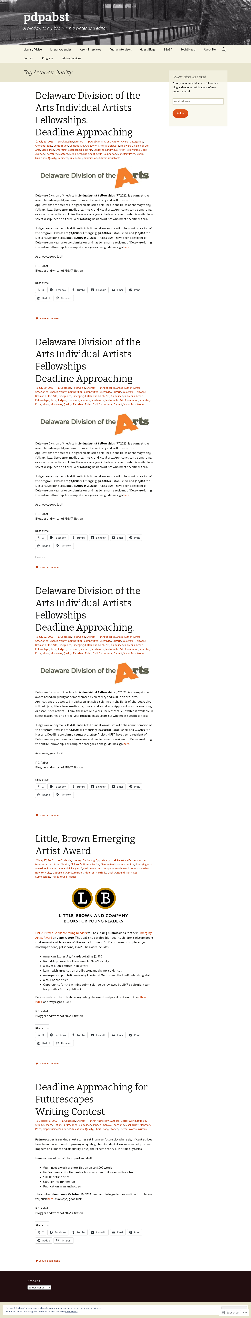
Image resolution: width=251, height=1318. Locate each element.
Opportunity (60, 872)
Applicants (96, 141)
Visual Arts (114, 158)
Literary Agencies (61, 49)
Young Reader (68, 876)
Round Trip (123, 872)
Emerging (61, 149)
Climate (47, 1125)
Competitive (76, 145)
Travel (55, 876)
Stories (114, 1129)
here (126, 247)
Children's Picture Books (85, 864)
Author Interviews (121, 49)
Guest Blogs (147, 49)
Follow (180, 113)
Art (141, 860)
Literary (78, 141)
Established (75, 149)
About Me (210, 49)
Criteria (102, 145)
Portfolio (101, 872)
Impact (97, 1125)
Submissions (42, 876)
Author (116, 141)
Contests (65, 387)
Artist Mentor (61, 864)
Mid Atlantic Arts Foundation (99, 154)
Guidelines (100, 149)
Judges (39, 154)
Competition (61, 145)
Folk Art (87, 149)
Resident (63, 158)
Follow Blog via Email (189, 76)
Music (140, 154)
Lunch (118, 868)
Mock (126, 868)
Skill (79, 158)
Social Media (188, 49)
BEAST (168, 49)
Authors (114, 1120)
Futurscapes (70, 1125)
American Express (127, 860)
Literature (51, 154)
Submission (90, 158)
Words (133, 1129)
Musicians (41, 158)
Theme (124, 1129)
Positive (63, 1129)
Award (124, 141)
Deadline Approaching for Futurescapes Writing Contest (91, 1099)
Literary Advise (33, 49)
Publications (76, 1129)
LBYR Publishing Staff (70, 868)
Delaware (113, 145)
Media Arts (75, 154)
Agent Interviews (90, 49)
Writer (140, 404)
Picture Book (75, 872)
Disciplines (48, 149)
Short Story (101, 1129)
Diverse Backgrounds (113, 864)
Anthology (103, 1120)
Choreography (43, 145)
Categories (136, 141)
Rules (73, 158)
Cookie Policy (71, 1311)
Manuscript (132, 1125)
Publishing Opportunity (96, 860)
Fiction (57, 1125)
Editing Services (71, 58)
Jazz (144, 149)
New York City (43, 872)
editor (130, 864)
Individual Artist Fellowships (123, 149)
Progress (47, 58)
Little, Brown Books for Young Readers (61, 933)
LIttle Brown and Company (98, 868)
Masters (63, 154)
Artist (107, 141)
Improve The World (113, 1125)
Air (94, 1120)
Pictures (90, 872)
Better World (128, 1120)
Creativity (91, 145)
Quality (52, 158)
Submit (102, 158)
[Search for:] (224, 49)
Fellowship (66, 141)
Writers (142, 1129)
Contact (29, 58)
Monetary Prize (126, 154)
